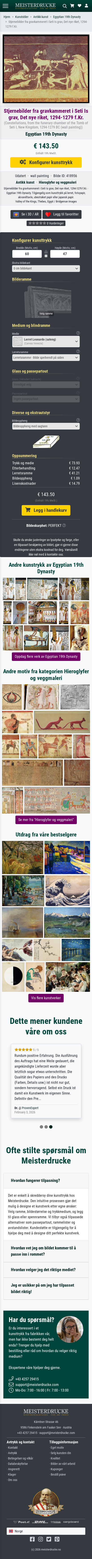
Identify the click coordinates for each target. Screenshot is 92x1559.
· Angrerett (13, 1469)
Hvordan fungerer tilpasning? (35, 1180)
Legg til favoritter (65, 214)
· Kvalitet (54, 1458)
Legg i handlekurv (48, 510)
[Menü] (5, 6)
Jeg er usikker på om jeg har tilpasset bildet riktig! (42, 1288)
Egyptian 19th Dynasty (67, 17)
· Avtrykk (12, 1453)
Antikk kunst (40, 17)
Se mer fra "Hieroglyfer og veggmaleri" (46, 820)
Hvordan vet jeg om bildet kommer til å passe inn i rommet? (43, 1251)
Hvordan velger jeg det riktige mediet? (43, 1269)
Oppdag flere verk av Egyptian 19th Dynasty (46, 656)
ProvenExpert (30, 1108)
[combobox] (46, 268)
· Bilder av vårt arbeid (62, 1464)
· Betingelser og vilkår (20, 1458)
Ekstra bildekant (21, 263)
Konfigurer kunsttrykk (49, 162)
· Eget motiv (56, 1448)
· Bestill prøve (57, 1474)
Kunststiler (21, 17)
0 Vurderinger (55, 223)
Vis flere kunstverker (46, 998)
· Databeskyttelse (17, 1464)
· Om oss (12, 1480)
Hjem (7, 17)
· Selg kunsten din (60, 1453)
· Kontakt (12, 1448)
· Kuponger (56, 1469)
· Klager (11, 1474)
